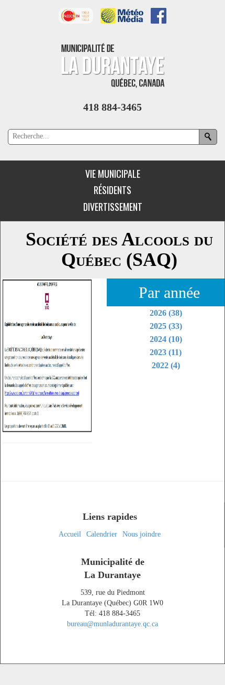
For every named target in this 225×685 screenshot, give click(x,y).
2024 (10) (166, 339)
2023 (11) (166, 352)
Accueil (70, 534)
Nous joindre (141, 534)
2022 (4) (166, 365)
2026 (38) (166, 312)
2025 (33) (166, 326)
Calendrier (101, 534)
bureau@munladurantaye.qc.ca (112, 624)
